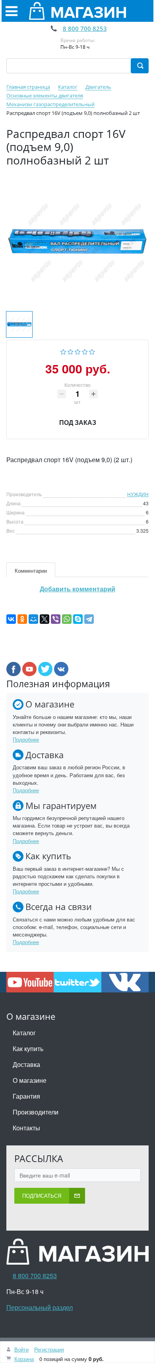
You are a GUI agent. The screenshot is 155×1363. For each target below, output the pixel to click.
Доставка (26, 1064)
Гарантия (26, 1096)
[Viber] (55, 619)
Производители (35, 1111)
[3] (78, 350)
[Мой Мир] (33, 619)
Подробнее (26, 739)
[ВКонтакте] (11, 619)
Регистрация (49, 1349)
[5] (92, 350)
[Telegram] (89, 619)
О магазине (29, 1080)
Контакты (26, 1127)
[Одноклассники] (22, 619)
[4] (85, 350)
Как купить (28, 1048)
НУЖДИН (138, 494)
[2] (71, 350)
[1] (63, 350)
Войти (21, 1349)
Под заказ (77, 422)
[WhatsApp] (67, 619)
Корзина (24, 1359)
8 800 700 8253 (85, 28)
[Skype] (78, 619)
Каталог (24, 1032)
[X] (44, 619)
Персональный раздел (39, 1307)
